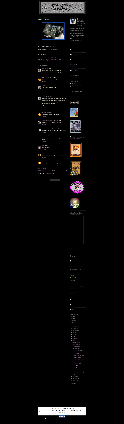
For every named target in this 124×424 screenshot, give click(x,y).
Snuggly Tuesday (76, 374)
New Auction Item (76, 348)
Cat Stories (72, 66)
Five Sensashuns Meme (77, 359)
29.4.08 (44, 74)
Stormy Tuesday (43, 19)
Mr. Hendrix (44, 153)
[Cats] (78, 138)
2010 (72, 318)
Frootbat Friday (76, 361)
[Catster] (72, 305)
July (74, 334)
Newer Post (41, 170)
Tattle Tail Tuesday (76, 357)
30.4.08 (44, 132)
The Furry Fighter (46, 96)
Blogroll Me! (72, 294)
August (74, 332)
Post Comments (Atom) (50, 173)
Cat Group (72, 64)
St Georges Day (76, 346)
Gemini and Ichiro (46, 112)
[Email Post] (55, 57)
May (74, 338)
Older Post (65, 170)
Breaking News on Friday (78, 355)
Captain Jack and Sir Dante (48, 77)
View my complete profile (76, 40)
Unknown (44, 160)
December (75, 324)
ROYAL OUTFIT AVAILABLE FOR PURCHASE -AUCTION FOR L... (78, 352)
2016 (72, 316)
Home (53, 170)
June (74, 336)
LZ (42, 85)
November (75, 326)
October (75, 328)
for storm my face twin (48, 59)
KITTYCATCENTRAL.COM (76, 91)
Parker (43, 145)
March (74, 376)
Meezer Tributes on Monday (78, 365)
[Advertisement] (76, 396)
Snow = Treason (76, 367)
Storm (54, 46)
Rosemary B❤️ (45, 68)
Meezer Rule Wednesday (78, 363)
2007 (72, 383)
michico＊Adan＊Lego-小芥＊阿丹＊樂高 (51, 128)
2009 (72, 320)
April (74, 340)
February (75, 378)
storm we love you (48, 60)
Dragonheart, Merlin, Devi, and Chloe (50, 120)
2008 (72, 322)
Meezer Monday (76, 344)
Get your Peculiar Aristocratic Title (63, 413)
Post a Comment (42, 168)
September (75, 330)
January (75, 380)
